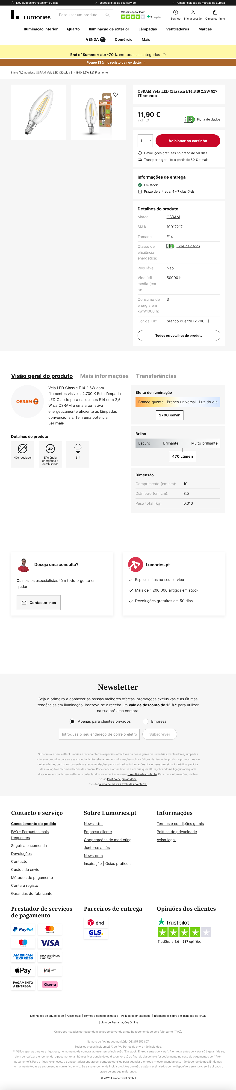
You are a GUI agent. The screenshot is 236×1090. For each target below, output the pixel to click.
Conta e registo (24, 885)
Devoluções (21, 853)
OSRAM (173, 216)
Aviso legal (166, 839)
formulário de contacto (142, 774)
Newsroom (93, 855)
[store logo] (30, 14)
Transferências (156, 376)
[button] (115, 94)
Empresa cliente (98, 831)
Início (14, 72)
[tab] (42, 376)
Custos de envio (25, 869)
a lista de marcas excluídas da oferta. (123, 784)
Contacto (19, 861)
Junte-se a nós (97, 847)
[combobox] (84, 14)
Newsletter (93, 823)
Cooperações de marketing (108, 839)
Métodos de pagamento (32, 877)
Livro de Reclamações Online (119, 1022)
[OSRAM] (27, 401)
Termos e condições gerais (180, 823)
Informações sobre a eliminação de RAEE (179, 1016)
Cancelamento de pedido (33, 823)
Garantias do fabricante (31, 893)
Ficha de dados (208, 119)
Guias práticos (117, 863)
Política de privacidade (122, 779)
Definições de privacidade (47, 1016)
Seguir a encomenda (29, 845)
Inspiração (93, 863)
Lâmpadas (27, 72)
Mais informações (104, 376)
